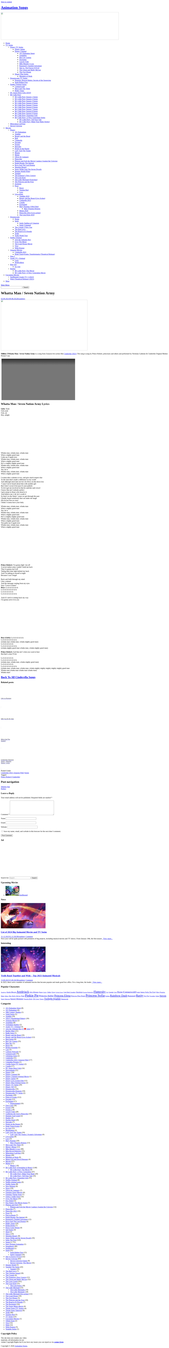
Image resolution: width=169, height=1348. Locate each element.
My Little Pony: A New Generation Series (30, 118)
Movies (8, 128)
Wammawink (64, 999)
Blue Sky (13, 265)
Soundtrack (10, 1246)
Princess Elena (62, 995)
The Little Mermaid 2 (18, 1290)
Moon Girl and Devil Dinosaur (17, 1159)
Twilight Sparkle (52, 998)
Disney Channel (20, 51)
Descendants (10, 1070)
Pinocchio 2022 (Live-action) (30, 213)
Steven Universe (16, 126)
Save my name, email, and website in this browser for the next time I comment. (32, 831)
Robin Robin (10, 1226)
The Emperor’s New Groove (25, 176)
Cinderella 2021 (20, 252)
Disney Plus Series (21, 74)
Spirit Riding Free (21, 82)
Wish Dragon (19, 248)
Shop (7, 281)
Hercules (18, 147)
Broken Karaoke (12, 1048)
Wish (7, 1325)
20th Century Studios (13, 1012)
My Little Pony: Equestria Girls (26, 116)
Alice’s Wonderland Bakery (16, 1018)
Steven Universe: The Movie (20, 1263)
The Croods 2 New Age (23, 227)
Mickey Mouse (11, 1147)
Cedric (45, 992)
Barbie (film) (10, 1031)
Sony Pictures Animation (15, 1244)
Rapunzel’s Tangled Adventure (30, 66)
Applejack (23, 991)
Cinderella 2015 (25, 200)
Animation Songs (14, 7)
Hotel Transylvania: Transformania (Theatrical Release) (35, 254)
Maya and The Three (22, 89)
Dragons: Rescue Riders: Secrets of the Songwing (33, 80)
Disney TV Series (16, 47)
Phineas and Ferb (12, 1205)
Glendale (111, 992)
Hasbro (12, 269)
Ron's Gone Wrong (13, 1228)
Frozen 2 (9, 1110)
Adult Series (10, 1014)
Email (3, 823)
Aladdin (18, 134)
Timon (42, 999)
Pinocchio (18, 159)
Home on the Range (22, 149)
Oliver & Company (22, 157)
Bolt (16, 138)
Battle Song (10, 1033)
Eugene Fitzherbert (88, 992)
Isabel (138, 992)
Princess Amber (46, 996)
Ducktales (23, 60)
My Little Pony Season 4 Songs (26, 103)
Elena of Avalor (11, 1097)
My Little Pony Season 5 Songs (26, 105)
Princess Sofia (95, 995)
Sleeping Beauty (21, 167)
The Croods (10, 1275)
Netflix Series (10, 1184)
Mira (10, 996)
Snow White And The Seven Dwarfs (28, 169)
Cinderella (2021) (70, 354)
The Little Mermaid (13, 1288)
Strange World (11, 1265)
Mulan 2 (13, 1166)
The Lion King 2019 (26, 215)
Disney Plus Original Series (16, 1083)
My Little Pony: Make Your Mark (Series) (34, 122)
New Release (10, 1186)
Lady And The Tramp (23, 151)
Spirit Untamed (15, 1255)
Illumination (10, 1130)
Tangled (18, 173)
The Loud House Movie (23, 244)
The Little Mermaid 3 (18, 1292)
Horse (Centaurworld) (126, 992)
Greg (115, 992)
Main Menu (5, 285)
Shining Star (5, 787)
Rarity (139, 995)
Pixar (17, 186)
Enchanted (23, 205)
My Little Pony (15, 95)
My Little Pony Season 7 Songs (26, 109)
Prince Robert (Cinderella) (10, 777)
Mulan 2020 (23, 211)
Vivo (16, 246)
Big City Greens (25, 58)
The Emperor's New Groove (16, 1277)
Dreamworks (15, 217)
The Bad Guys (20, 229)
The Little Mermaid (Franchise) (26, 180)
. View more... (107, 939)
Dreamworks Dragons (14, 1091)
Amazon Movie (11, 1020)
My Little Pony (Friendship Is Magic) (19, 1168)
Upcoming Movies (12, 275)
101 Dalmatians (20, 132)
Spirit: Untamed (25, 225)
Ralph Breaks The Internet (24, 163)
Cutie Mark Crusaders (69, 992)
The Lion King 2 (16, 1286)
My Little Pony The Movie (24, 271)
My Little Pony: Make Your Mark (22, 1174)
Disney (12, 130)
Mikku (6, 996)
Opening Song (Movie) (14, 1192)
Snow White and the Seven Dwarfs (18, 1238)
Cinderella (18, 140)
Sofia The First (11, 1240)
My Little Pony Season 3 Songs (26, 101)
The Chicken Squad (13, 1273)
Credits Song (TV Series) (15, 1064)
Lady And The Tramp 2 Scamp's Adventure (26, 1134)
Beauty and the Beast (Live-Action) (32, 198)
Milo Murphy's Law (13, 1149)
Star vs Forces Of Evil (14, 1257)
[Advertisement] (70, 434)
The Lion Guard (11, 1281)
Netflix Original (16, 238)
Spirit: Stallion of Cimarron (29, 223)
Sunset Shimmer (16, 999)
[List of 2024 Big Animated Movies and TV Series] (23, 928)
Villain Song (10, 1321)
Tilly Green (36, 999)
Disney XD (10, 1087)
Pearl (22, 996)
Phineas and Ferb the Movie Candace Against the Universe (36, 161)
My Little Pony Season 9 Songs (26, 113)
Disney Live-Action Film (15, 1081)
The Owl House (25, 72)
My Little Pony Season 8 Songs (26, 111)
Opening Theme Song (14, 1195)
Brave (21, 188)
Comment (5, 814)
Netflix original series (13, 1182)
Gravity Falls (24, 62)
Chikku (49, 992)
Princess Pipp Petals (78, 996)
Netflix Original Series (18, 84)
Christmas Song (11, 1056)
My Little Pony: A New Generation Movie (30, 273)
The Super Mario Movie (14, 1306)
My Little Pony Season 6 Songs (26, 107)
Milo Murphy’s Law (26, 64)
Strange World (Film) (22, 171)
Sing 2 (12, 256)
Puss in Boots (10, 1215)
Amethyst (3, 992)
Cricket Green (59, 992)
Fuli (107, 992)
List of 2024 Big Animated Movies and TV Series (24, 932)
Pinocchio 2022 (11, 1211)
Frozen (17, 144)
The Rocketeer (11, 1304)
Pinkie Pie (32, 995)
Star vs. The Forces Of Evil (29, 68)
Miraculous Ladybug (17, 124)
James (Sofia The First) (148, 992)
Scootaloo (152, 996)
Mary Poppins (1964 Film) (29, 207)
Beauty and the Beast (22, 136)
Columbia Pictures (12, 1062)
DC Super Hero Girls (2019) (20, 93)
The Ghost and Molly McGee (30, 70)
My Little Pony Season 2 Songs (26, 99)
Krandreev (21, 299)
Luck (17, 260)
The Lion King (20, 178)
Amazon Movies (16, 250)
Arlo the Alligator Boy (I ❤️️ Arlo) (18, 1029)
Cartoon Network (12, 1052)
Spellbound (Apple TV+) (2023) (22, 277)
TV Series (9, 45)
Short (7, 1232)
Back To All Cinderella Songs (18, 677)
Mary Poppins (160, 992)
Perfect (3, 789)
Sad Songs (9, 1230)
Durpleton (79, 992)
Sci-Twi (146, 996)
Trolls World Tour (21, 236)
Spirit (17, 221)
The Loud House (12, 1296)
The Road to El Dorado (23, 231)
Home (8, 43)
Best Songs (10, 1039)
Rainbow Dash (118, 995)
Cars (7, 1050)
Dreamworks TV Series (18, 78)
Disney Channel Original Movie (17, 1077)
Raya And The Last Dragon (25, 165)
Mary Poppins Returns (32, 209)
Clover (53, 992)
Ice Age (17, 267)
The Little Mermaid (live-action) (17, 1294)
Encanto (18, 142)
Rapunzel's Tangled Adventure (17, 1219)
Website (4, 827)
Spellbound (10, 1248)
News (8, 1188)
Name (3, 818)
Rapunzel (132, 996)
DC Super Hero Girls (13, 1068)
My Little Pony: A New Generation (18, 1172)
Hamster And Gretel (13, 1116)
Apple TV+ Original (17, 258)
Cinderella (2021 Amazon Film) (12, 773)
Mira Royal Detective (13, 1151)
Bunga (41, 992)
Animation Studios (12, 1025)
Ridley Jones (19, 91)
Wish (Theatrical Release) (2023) (22, 279)
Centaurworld (20, 87)
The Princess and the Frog (24, 182)
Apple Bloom (11, 992)
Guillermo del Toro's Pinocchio (17, 1114)
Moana (17, 153)
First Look (9, 1105)
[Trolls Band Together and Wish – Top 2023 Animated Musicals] (23, 971)
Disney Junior (20, 49)
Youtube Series (11, 1329)
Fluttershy (100, 991)
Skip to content (6, 2)
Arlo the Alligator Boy (23, 240)
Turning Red (24, 190)
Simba (157, 996)
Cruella (22, 202)
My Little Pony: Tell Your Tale (30, 120)
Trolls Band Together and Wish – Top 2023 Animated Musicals (30, 975)
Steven (163, 995)
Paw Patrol (9, 1201)
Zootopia (18, 184)
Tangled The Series (13, 1267)
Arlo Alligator (34, 992)
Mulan (17, 155)
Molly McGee (16, 996)
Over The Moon (21, 242)
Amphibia (23, 55)
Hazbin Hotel (10, 1120)
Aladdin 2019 (24, 196)
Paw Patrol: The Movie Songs (16, 1203)
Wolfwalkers (19, 262)
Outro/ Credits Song (13, 1197)
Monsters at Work (25, 76)
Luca (21, 192)
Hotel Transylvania (12, 1126)
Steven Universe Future (18, 1261)
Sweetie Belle (28, 999)
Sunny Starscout (5, 999)
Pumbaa (107, 996)
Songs (26, 773)
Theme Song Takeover (14, 1310)
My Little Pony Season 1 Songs (26, 97)
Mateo (2, 996)
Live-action (19, 194)
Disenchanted (15, 1103)
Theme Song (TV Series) (15, 1308)
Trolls (17, 233)
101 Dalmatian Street (27, 53)
